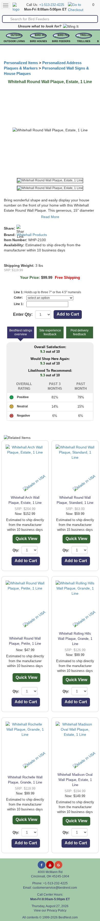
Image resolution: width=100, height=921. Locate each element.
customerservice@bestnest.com (55, 887)
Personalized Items (21, 63)
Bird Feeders (61, 41)
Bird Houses (38, 41)
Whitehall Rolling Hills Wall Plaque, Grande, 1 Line (75, 639)
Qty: (16, 550)
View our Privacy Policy (50, 910)
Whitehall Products (32, 235)
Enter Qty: (23, 314)
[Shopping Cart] (79, 7)
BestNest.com (68, 917)
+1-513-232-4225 (51, 5)
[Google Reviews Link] (58, 865)
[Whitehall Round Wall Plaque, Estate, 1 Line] (50, 180)
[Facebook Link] (41, 865)
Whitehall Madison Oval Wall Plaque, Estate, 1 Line (75, 780)
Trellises (83, 41)
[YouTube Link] (50, 865)
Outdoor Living (14, 41)
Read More (50, 217)
